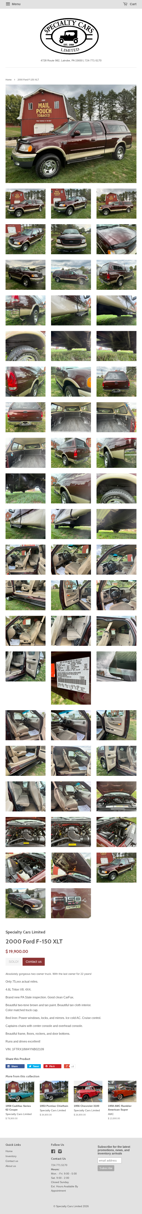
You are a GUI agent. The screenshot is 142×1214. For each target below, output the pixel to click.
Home (9, 79)
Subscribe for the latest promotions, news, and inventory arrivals (114, 1150)
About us (11, 1166)
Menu (16, 4)
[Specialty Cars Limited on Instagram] (60, 1152)
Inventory (11, 1156)
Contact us (12, 1161)
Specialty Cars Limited (69, 1206)
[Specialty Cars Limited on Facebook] (53, 1152)
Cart (132, 4)
